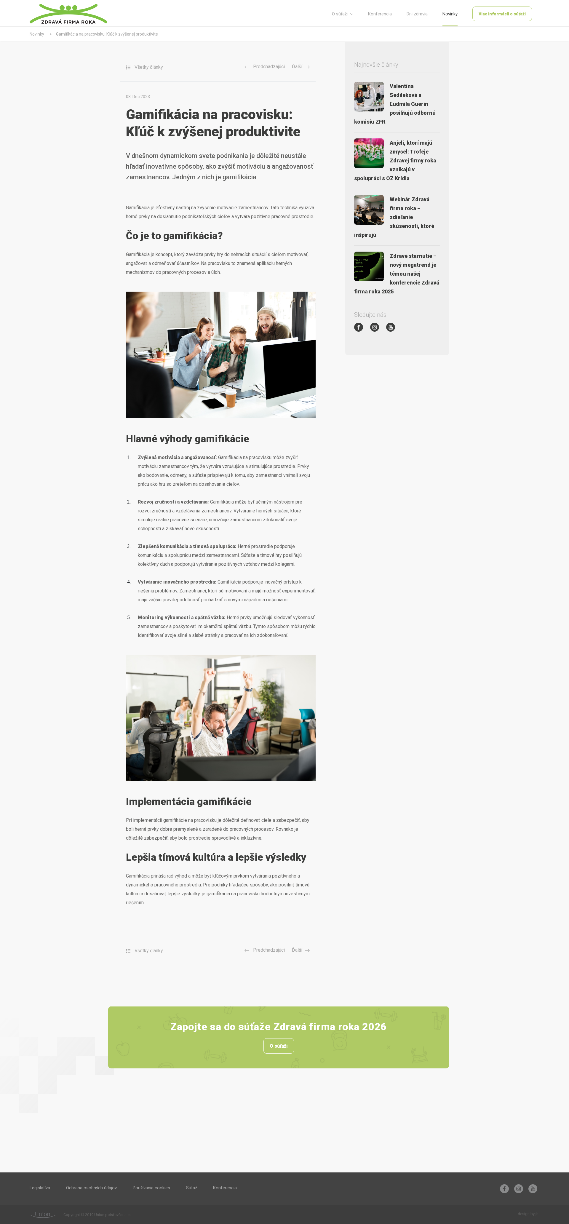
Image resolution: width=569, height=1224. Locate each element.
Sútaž (191, 1188)
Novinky (450, 14)
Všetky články (148, 67)
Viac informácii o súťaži (502, 14)
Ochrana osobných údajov (91, 1188)
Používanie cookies (151, 1188)
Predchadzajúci (268, 66)
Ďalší (297, 66)
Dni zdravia (417, 14)
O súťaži (340, 14)
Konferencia (380, 14)
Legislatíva (40, 1188)
